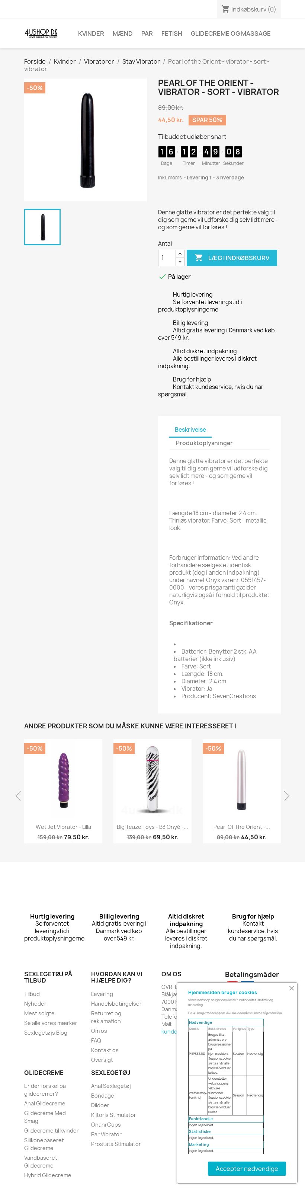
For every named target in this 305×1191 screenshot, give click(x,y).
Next (284, 795)
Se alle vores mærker (50, 1022)
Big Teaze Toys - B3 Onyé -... (152, 826)
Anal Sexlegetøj (111, 1085)
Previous (20, 795)
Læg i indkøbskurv (232, 257)
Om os (99, 1030)
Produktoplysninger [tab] (204, 443)
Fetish (171, 33)
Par (147, 33)
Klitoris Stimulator (113, 1114)
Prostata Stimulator (116, 1143)
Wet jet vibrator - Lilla (63, 826)
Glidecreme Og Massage (231, 33)
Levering (102, 993)
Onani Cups (106, 1124)
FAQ (96, 1040)
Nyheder (35, 1003)
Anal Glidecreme (44, 1103)
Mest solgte (39, 1013)
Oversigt (102, 1059)
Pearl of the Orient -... (242, 826)
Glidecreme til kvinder (51, 1130)
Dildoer (100, 1105)
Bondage (102, 1095)
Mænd (123, 33)
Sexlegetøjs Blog (45, 1032)
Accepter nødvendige (247, 1169)
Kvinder (91, 33)
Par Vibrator (106, 1134)
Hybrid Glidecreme (47, 1175)
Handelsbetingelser (116, 1003)
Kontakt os (105, 1050)
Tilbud (32, 993)
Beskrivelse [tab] (190, 430)
